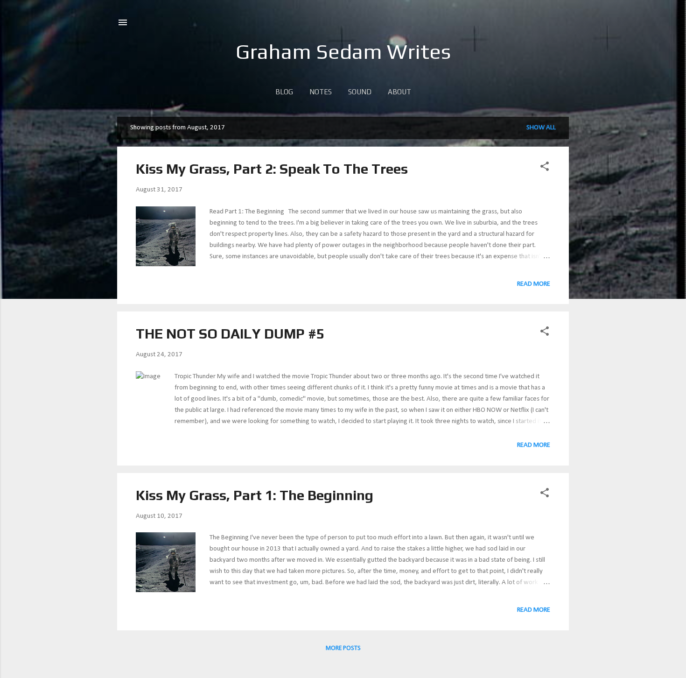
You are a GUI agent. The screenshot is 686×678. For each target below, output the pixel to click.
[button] (544, 168)
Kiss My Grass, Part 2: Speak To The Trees (272, 169)
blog (284, 92)
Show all (541, 127)
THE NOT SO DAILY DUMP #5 (230, 333)
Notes (320, 92)
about (399, 92)
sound (359, 92)
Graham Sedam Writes (343, 51)
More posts (343, 648)
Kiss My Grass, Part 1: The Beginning (254, 495)
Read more (533, 284)
